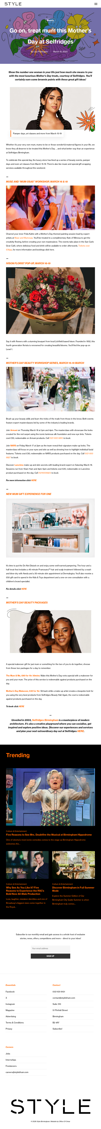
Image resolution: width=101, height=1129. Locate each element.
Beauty (50, 20)
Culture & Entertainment (16, 831)
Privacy (9, 1029)
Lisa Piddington (41, 51)
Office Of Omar (64, 1121)
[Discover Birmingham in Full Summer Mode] (73, 878)
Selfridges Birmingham (45, 720)
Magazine (10, 1010)
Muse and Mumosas (23, 238)
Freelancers (11, 1066)
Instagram (10, 1004)
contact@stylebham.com (64, 998)
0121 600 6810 (56, 438)
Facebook (10, 991)
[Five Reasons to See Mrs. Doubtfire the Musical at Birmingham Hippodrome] (50, 807)
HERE (34, 480)
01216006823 (44, 473)
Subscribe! (57, 1029)
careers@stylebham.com (17, 1072)
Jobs (8, 1053)
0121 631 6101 (59, 991)
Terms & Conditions (15, 1022)
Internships (11, 1060)
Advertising (11, 1016)
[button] (95, 4)
